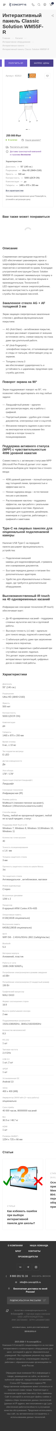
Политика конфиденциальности (30, 1310)
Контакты (34, 1251)
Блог (18, 1251)
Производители (28, 1257)
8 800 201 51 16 (19, 1276)
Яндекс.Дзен (36, 1267)
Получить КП (16, 63)
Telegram (28, 1267)
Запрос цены (41, 63)
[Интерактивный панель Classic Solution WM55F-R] (28, 105)
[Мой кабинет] (44, 5)
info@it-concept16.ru (30, 1282)
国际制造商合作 (30, 1331)
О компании (15, 1245)
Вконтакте (20, 1267)
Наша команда (39, 1245)
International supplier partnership (30, 1327)
